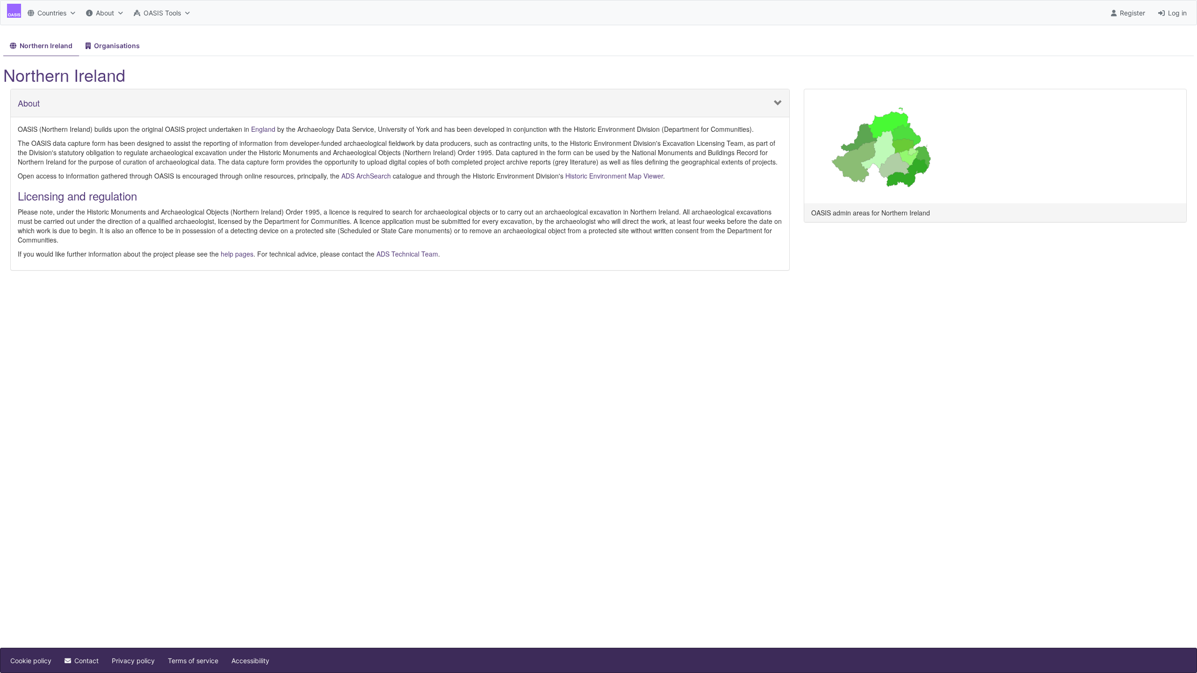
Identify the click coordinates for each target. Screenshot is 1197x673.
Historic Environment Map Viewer (614, 175)
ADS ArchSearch (366, 175)
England (263, 129)
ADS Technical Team (407, 253)
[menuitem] (50, 12)
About (29, 103)
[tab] (41, 46)
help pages (237, 253)
